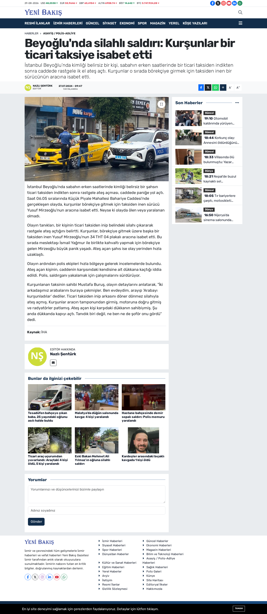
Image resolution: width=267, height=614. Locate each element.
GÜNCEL (92, 23)
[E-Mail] (53, 363)
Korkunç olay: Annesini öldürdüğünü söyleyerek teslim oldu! (221, 140)
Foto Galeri (153, 571)
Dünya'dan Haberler (115, 554)
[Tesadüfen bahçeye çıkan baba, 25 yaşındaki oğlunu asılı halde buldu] (50, 397)
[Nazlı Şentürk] (37, 356)
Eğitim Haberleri (113, 567)
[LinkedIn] (49, 577)
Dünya (209, 170)
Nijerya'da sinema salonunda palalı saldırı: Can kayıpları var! (217, 218)
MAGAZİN (157, 23)
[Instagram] (42, 577)
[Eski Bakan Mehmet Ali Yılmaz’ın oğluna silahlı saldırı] (96, 440)
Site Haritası (154, 580)
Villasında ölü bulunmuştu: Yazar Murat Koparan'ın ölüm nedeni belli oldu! (220, 160)
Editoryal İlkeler (157, 584)
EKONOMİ (127, 23)
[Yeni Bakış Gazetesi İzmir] (43, 12)
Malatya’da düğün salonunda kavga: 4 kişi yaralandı (96, 415)
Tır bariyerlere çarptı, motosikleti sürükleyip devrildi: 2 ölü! (219, 198)
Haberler (31, 33)
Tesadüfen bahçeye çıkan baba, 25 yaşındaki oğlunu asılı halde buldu (47, 416)
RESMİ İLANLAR (37, 23)
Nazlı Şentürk (63, 354)
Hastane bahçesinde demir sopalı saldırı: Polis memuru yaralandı (143, 416)
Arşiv (105, 576)
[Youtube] (57, 577)
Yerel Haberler (112, 571)
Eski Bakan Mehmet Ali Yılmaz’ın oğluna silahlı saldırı (92, 460)
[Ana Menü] (240, 23)
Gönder (36, 521)
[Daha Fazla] (223, 87)
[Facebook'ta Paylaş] (201, 87)
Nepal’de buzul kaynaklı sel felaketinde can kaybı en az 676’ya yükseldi (219, 179)
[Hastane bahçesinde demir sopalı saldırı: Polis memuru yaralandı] (143, 397)
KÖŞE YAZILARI (195, 23)
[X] (35, 577)
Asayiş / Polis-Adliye (59, 33)
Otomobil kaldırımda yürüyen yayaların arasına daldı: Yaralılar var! (220, 121)
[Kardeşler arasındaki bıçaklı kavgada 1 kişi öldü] (143, 440)
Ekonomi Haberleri (159, 545)
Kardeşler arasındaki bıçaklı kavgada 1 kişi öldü (143, 458)
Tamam (239, 608)
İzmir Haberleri (112, 541)
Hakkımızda (154, 589)
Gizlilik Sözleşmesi (114, 589)
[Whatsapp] (64, 577)
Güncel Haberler (157, 541)
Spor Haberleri (112, 550)
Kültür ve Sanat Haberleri (119, 562)
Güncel (209, 112)
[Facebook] (28, 577)
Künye (150, 576)
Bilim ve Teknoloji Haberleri (165, 554)
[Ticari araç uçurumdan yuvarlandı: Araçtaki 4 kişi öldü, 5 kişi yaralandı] (50, 440)
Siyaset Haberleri (113, 545)
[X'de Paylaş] (208, 87)
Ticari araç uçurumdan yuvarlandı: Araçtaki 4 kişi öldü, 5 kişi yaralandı (48, 460)
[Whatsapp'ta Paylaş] (215, 87)
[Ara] (240, 12)
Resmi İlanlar (111, 584)
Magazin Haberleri (158, 550)
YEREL (174, 23)
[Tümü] (237, 103)
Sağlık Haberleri (157, 567)
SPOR (142, 23)
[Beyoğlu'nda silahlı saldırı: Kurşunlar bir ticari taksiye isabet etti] (97, 139)
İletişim (107, 580)
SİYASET (109, 23)
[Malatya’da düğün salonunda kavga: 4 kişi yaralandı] (96, 397)
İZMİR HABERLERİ (67, 23)
